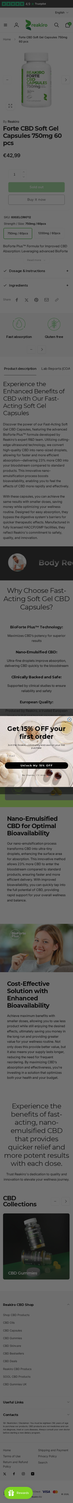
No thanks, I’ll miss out (36, 775)
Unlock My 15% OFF (36, 765)
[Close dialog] (69, 719)
